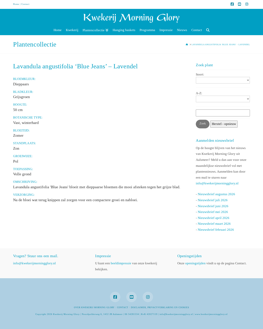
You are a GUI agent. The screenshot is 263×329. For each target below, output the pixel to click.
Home (16, 4)
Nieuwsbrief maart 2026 (214, 224)
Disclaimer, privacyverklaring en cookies (160, 307)
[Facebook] (232, 4)
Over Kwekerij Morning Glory (94, 307)
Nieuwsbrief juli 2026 (213, 200)
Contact (25, 4)
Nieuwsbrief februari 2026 (216, 229)
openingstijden (195, 263)
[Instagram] (247, 4)
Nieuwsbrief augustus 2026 (216, 194)
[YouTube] (239, 4)
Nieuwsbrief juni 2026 (213, 206)
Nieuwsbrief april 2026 (213, 218)
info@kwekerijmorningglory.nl (217, 183)
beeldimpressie (121, 263)
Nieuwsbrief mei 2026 (213, 212)
